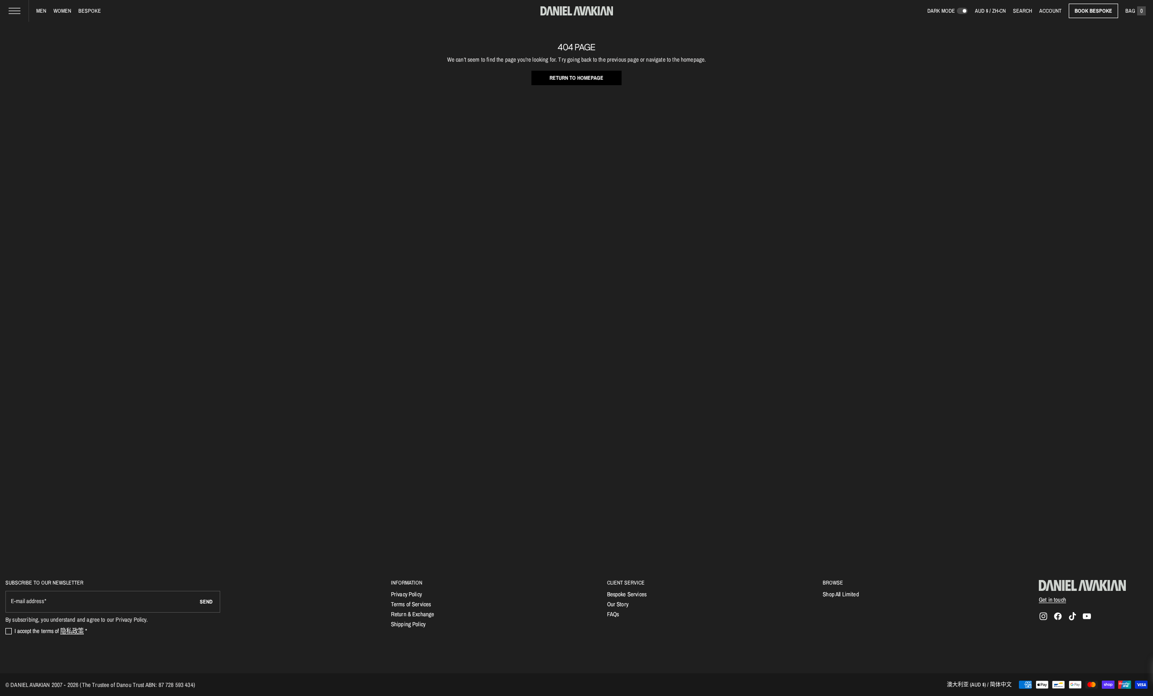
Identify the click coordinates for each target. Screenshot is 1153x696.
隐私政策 (72, 631)
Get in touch (1052, 599)
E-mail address (27, 601)
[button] (1022, 11)
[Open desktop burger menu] (14, 11)
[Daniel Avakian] (1082, 585)
